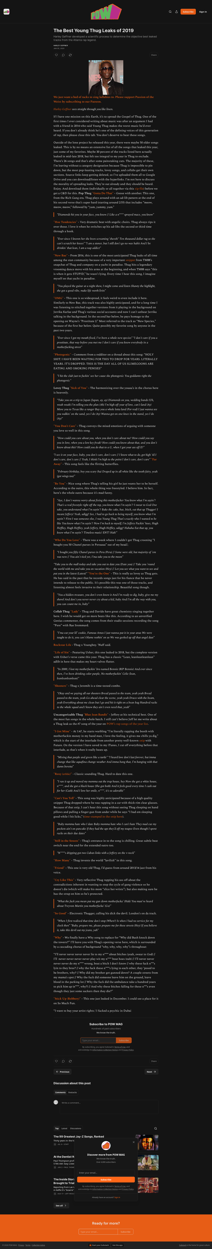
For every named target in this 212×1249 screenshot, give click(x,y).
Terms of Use (119, 1186)
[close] (133, 1142)
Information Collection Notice (105, 1189)
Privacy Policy (128, 1189)
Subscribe (106, 1179)
